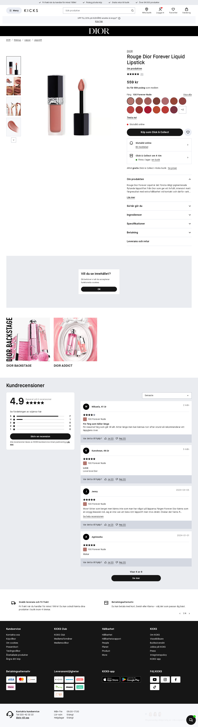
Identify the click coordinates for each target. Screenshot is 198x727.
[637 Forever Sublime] (182, 101)
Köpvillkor (11, 638)
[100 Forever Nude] (130, 101)
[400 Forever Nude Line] (156, 101)
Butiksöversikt (157, 642)
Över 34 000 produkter (149, 2)
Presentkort (12, 646)
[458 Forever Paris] (165, 101)
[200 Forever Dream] (139, 101)
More (104, 655)
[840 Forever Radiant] (156, 109)
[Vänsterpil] (179, 613)
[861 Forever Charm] (165, 109)
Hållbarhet (107, 634)
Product (106, 650)
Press (153, 650)
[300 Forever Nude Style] (148, 101)
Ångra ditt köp (13, 659)
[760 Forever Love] (148, 109)
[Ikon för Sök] (132, 10)
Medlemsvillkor (61, 642)
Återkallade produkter (17, 655)
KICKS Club (59, 634)
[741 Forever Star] (139, 109)
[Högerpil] (189, 613)
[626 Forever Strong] (174, 101)
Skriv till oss (22, 717)
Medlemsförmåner (63, 638)
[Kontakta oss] (191, 720)
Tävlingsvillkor (13, 650)
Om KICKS (155, 634)
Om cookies (12, 642)
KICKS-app (155, 659)
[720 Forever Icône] (130, 109)
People (105, 642)
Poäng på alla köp (94, 2)
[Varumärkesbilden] (99, 31)
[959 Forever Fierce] (174, 109)
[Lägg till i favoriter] (188, 132)
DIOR (130, 51)
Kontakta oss (13, 634)
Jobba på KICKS (158, 646)
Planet (105, 646)
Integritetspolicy (158, 655)
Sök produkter (73, 10)
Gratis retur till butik (120, 2)
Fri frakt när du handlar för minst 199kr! (59, 2)
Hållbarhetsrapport (111, 638)
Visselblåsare (157, 638)
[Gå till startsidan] (31, 10)
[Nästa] (13, 140)
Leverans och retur (138, 241)
